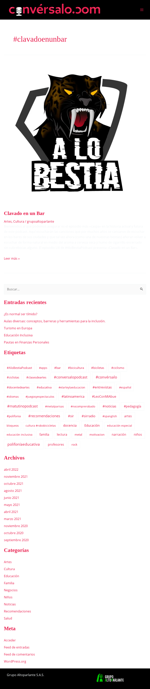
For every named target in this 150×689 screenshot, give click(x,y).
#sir (71, 416)
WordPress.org (15, 661)
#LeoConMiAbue (104, 396)
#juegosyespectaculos (40, 396)
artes (128, 416)
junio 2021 (11, 498)
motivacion (96, 434)
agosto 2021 (13, 491)
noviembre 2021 (16, 476)
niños (138, 434)
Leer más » (12, 258)
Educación (92, 425)
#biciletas (97, 368)
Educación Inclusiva (18, 335)
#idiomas (13, 396)
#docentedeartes (18, 387)
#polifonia (14, 416)
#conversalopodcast (70, 377)
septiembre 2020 (16, 540)
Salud (8, 618)
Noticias (10, 604)
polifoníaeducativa (23, 444)
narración (119, 434)
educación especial (119, 425)
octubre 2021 (13, 483)
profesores (56, 444)
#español (125, 387)
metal (78, 434)
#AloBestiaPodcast (19, 368)
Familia (9, 583)
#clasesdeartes (36, 377)
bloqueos (13, 425)
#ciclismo (117, 368)
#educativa (44, 387)
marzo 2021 (12, 519)
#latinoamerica (73, 396)
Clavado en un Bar (24, 213)
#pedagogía (132, 406)
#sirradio (88, 416)
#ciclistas (13, 377)
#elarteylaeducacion (72, 387)
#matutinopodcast (22, 406)
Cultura (18, 221)
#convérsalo (106, 377)
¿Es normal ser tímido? (20, 314)
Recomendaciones (17, 611)
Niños (8, 597)
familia (44, 434)
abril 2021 (11, 512)
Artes (8, 221)
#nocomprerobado (83, 406)
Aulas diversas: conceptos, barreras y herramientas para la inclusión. (54, 321)
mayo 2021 (12, 505)
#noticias (109, 406)
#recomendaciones (44, 416)
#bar (57, 368)
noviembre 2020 (16, 526)
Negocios (11, 590)
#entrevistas (102, 387)
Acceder (10, 640)
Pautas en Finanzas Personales (26, 342)
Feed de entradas (16, 647)
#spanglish (110, 416)
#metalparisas (54, 406)
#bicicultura (76, 368)
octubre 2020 (13, 533)
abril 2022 (11, 469)
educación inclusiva (19, 434)
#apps (43, 368)
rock (74, 444)
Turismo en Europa (18, 328)
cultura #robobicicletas (41, 425)
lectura (62, 434)
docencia (70, 425)
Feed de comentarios (19, 654)
